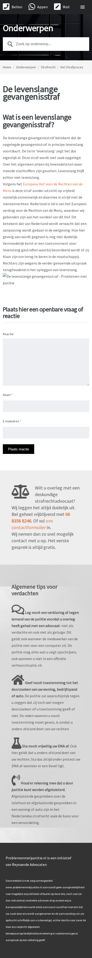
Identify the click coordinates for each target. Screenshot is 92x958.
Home (7, 67)
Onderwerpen (26, 67)
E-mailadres (12, 421)
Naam (8, 395)
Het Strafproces (71, 67)
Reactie (8, 334)
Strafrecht (48, 67)
